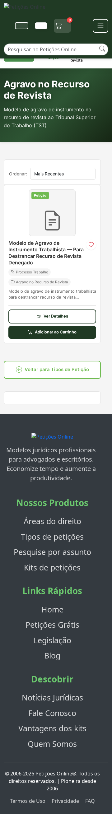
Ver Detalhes (56, 316)
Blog (52, 655)
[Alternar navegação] (100, 26)
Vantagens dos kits (52, 728)
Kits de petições (52, 567)
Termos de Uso (27, 801)
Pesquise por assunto (52, 552)
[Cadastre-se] (21, 25)
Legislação (52, 640)
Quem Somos (52, 743)
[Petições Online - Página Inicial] (28, 8)
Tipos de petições (52, 536)
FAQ (90, 801)
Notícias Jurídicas (52, 697)
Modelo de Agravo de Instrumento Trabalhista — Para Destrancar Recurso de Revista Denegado (46, 252)
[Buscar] (102, 48)
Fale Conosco (52, 713)
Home (52, 609)
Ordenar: (18, 173)
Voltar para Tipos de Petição (57, 369)
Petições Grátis (52, 624)
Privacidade (65, 801)
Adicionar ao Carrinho (56, 331)
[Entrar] (41, 25)
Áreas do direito (52, 521)
